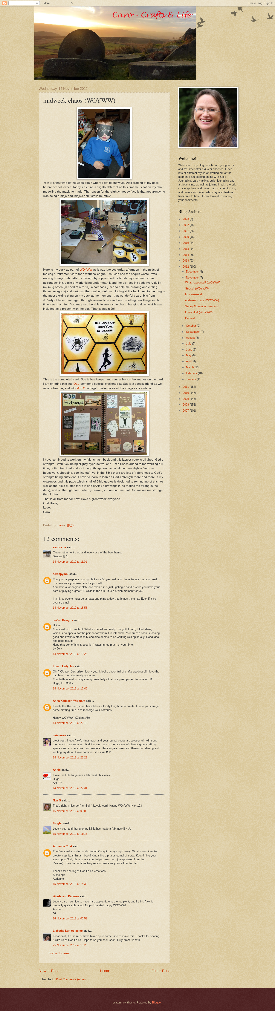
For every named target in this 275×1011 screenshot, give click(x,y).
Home (105, 971)
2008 (186, 404)
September (193, 331)
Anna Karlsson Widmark (69, 700)
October (191, 325)
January (191, 379)
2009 (186, 398)
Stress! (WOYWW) (197, 288)
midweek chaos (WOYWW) (202, 300)
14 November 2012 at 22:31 (70, 788)
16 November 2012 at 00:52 (70, 918)
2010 (186, 392)
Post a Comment (59, 953)
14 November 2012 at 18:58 (70, 607)
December (193, 271)
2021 (186, 231)
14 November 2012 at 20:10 (70, 723)
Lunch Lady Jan (63, 666)
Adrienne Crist (62, 846)
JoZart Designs (63, 620)
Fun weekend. (194, 294)
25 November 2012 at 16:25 (70, 945)
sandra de (59, 547)
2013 (186, 260)
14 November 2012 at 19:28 (70, 654)
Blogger (156, 1002)
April (189, 361)
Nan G (57, 800)
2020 (186, 237)
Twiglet (57, 823)
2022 (186, 225)
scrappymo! (61, 574)
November (193, 277)
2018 (186, 248)
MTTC (80, 388)
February (192, 373)
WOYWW (86, 269)
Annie (57, 769)
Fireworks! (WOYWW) (198, 312)
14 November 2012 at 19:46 (70, 688)
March (190, 367)
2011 (186, 386)
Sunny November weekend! (202, 306)
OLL (76, 383)
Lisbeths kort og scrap (68, 930)
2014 (186, 254)
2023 (186, 219)
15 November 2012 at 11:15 (70, 833)
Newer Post (49, 971)
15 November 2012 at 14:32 (70, 883)
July (189, 343)
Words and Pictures (66, 896)
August (191, 337)
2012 (186, 266)
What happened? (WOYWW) (202, 282)
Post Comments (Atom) (71, 979)
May (189, 355)
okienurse (59, 735)
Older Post (160, 971)
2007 (186, 410)
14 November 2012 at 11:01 (70, 561)
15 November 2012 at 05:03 (70, 811)
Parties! (190, 318)
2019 (186, 242)
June (189, 349)
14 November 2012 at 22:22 (70, 757)
